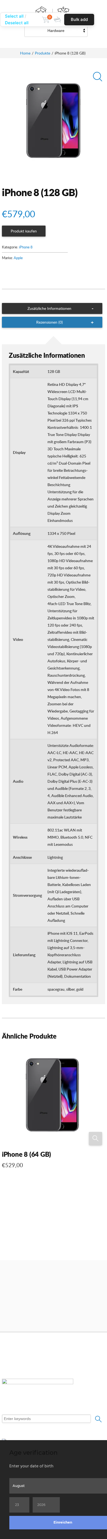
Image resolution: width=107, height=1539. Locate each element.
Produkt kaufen (24, 231)
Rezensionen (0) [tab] (49, 322)
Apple (18, 257)
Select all (14, 16)
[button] (96, 78)
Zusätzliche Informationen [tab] (49, 308)
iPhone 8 (26, 247)
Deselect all (17, 22)
